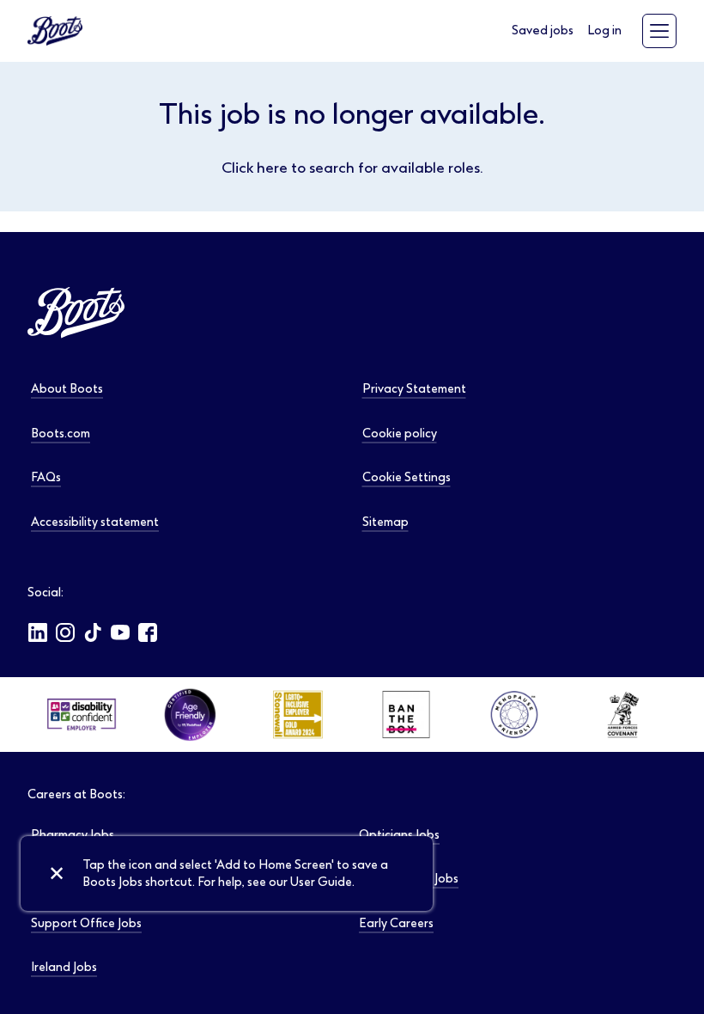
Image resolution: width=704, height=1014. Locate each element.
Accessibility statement (95, 522)
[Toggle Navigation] (659, 31)
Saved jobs (543, 30)
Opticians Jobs (399, 835)
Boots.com (60, 433)
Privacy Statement (414, 389)
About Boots (67, 389)
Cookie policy (399, 433)
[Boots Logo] (54, 31)
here (272, 167)
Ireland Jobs (64, 967)
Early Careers (396, 923)
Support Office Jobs (86, 923)
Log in (604, 30)
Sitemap (385, 522)
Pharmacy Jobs (72, 835)
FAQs (46, 477)
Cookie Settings (406, 477)
